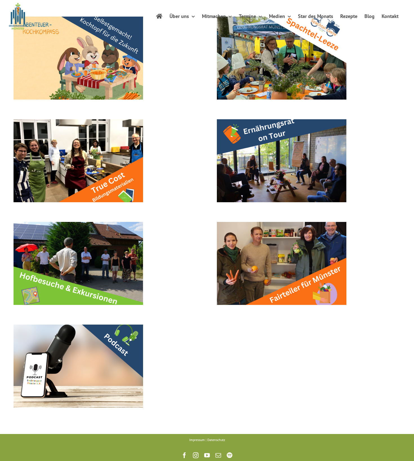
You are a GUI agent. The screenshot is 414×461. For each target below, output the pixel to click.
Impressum (197, 440)
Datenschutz (216, 440)
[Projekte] (78, 58)
